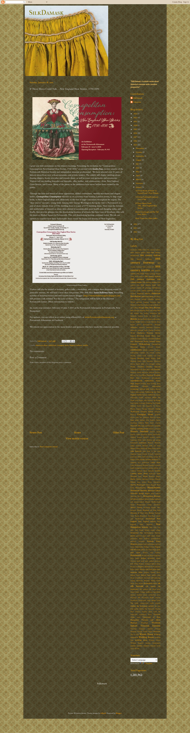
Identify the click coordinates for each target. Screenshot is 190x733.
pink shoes (135, 552)
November (140, 148)
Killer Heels (142, 457)
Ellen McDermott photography (148, 378)
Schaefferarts (139, 578)
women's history (149, 646)
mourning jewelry (150, 507)
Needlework (139, 519)
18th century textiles (145, 268)
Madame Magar (154, 476)
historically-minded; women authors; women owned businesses (145, 437)
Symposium (142, 600)
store (158, 595)
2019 (136, 129)
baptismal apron (149, 305)
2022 (136, 117)
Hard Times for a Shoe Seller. (146, 218)
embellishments (136, 380)
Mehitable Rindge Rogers (140, 493)
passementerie (155, 539)
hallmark (146, 417)
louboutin (152, 474)
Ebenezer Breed (135, 372)
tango (149, 600)
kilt (147, 457)
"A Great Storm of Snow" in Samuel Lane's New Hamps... (147, 191)
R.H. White (134, 564)
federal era (152, 395)
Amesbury (157, 296)
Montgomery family (144, 505)
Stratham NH (135, 598)
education (145, 372)
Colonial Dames (154, 341)
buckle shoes (135, 325)
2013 (135, 228)
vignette (150, 629)
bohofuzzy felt (155, 313)
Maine (132, 479)
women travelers (136, 646)
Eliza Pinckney (147, 375)
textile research (155, 603)
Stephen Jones (142, 595)
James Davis (152, 448)
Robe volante (134, 569)
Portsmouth (135, 555)
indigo (132, 446)
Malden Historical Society (145, 479)
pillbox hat (144, 550)
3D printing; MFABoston (151, 288)
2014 (136, 224)
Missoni (147, 502)
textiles (85, 345)
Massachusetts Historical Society (145, 489)
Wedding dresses (146, 637)
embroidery (149, 380)
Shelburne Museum (143, 581)
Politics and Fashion (152, 553)
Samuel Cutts (135, 575)
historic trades (135, 434)
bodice (146, 313)
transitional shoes (145, 614)
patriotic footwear (137, 541)
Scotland (147, 578)
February (139, 183)
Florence (150, 400)
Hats (147, 423)
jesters (158, 448)
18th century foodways (141, 259)
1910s (138, 274)
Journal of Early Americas (151, 454)
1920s (142, 274)
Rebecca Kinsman (145, 564)
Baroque (142, 308)
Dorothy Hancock (153, 367)
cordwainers (136, 349)
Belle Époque (134, 310)
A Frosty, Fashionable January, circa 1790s (146, 198)
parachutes (133, 539)
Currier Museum (137, 358)
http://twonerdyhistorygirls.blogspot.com (102, 295)
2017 (136, 137)
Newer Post (36, 432)
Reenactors (134, 567)
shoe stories (139, 583)
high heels (144, 426)
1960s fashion (139, 276)
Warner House (146, 634)
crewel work (141, 356)
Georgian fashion (146, 411)
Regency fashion (76, 345)
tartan (153, 600)
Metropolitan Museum (151, 496)
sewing (132, 581)
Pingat (154, 550)
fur (154, 406)
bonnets (140, 316)
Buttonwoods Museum (151, 325)
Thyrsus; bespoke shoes (143, 612)
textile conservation (141, 603)
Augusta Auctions (149, 302)
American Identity (143, 293)
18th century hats (148, 267)
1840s (148, 253)
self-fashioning (155, 578)
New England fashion (147, 521)
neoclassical (150, 518)
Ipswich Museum (142, 446)
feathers (144, 395)
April (138, 175)
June (138, 167)
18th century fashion (150, 255)
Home (77, 432)
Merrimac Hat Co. (136, 496)
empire (137, 383)
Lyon (139, 476)
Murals (139, 510)
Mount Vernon (136, 507)
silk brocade (136, 586)
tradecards (133, 614)
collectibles (151, 339)
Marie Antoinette (154, 482)
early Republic (155, 369)
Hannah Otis (144, 420)
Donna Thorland (137, 367)
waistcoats (156, 631)
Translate (148, 663)
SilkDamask (46, 12)
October (139, 152)
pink (158, 550)
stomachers (152, 595)
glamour (157, 415)
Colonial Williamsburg (140, 344)
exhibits (145, 386)
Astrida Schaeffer (148, 299)
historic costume (154, 426)
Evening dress (145, 384)
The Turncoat (149, 609)
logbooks (151, 471)
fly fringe (157, 400)
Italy (145, 448)
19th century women (149, 282)
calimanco (133, 327)
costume (151, 350)
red (152, 564)
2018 (136, 133)
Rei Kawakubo (155, 567)
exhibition (52, 345)
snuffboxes (149, 592)
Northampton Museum (152, 533)
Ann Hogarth (135, 299)
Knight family (135, 460)
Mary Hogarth (151, 485)
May (138, 171)
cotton (152, 353)
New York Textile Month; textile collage (145, 530)
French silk (141, 406)
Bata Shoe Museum (152, 307)
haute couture (155, 423)
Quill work (140, 561)
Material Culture (154, 490)
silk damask (151, 586)
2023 (136, 113)
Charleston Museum (145, 333)
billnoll (103, 713)
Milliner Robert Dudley (146, 499)
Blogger (119, 713)
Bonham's (133, 316)
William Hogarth (136, 643)
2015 (136, 144)
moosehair (157, 505)
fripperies (149, 406)
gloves (132, 417)
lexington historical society (144, 468)
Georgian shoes (63, 345)
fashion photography (137, 392)
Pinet (150, 550)
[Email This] (63, 341)
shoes (155, 583)
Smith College (140, 592)
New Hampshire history (145, 526)
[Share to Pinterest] (73, 341)
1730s (140, 250)
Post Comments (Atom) (49, 446)
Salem (140, 572)
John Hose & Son (149, 451)
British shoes (155, 322)
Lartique (151, 465)
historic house (155, 432)
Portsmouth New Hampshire (151, 556)
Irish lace (152, 446)
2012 (136, 232)
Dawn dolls (141, 361)
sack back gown (150, 569)
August (139, 160)
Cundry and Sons (153, 356)
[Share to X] (68, 341)
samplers (146, 572)
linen (145, 471)
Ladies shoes (156, 462)
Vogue (150, 631)
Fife (159, 398)
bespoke (142, 310)
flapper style (143, 400)
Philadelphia (139, 547)
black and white (151, 310)
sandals (154, 575)
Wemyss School (154, 640)
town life (156, 612)
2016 (136, 141)
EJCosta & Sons (136, 375)
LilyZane (139, 471)
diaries (138, 364)
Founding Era (150, 403)
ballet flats (140, 305)
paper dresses (155, 536)
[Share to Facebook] (71, 341)
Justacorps (133, 457)
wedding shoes (141, 640)
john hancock (136, 451)
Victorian (144, 623)
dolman (158, 364)
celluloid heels (142, 330)
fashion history (155, 389)
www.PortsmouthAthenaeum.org (99, 317)
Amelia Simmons (147, 291)
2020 (136, 125)
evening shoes (155, 384)
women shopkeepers (152, 643)
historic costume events (139, 428)
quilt (146, 561)
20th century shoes (148, 285)
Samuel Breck (156, 572)
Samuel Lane (145, 575)
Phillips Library (149, 547)
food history (134, 403)
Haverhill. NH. (135, 426)
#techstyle (133, 250)
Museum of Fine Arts (151, 510)
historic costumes (155, 429)
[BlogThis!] (65, 341)
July (137, 164)
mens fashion (155, 493)
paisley (132, 536)
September (140, 156)
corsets (145, 350)
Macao (145, 476)
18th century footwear (145, 261)
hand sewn (134, 420)
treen (138, 617)
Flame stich (134, 400)
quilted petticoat (154, 561)
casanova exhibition (146, 327)
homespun (142, 443)
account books (135, 291)
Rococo (142, 569)
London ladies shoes (139, 473)
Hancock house (155, 417)
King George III (154, 457)
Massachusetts (140, 488)
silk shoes (152, 589)
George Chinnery (148, 409)
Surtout (157, 598)
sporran (132, 595)
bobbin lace (138, 313)
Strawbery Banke (148, 598)
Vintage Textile (142, 631)
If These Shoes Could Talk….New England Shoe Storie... (146, 205)
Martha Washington (137, 485)
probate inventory (148, 558)
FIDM (154, 398)
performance (152, 544)
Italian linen (140, 448)
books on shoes (150, 316)
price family (134, 558)
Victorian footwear (150, 625)
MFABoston (134, 499)
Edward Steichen (155, 372)
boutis (132, 322)
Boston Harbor (143, 319)
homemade (134, 443)
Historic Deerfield (139, 431)
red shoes (157, 564)
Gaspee (138, 409)
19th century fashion (152, 276)
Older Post (118, 432)
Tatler (158, 600)
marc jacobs (141, 482)
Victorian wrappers (137, 629)
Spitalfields (156, 592)
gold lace (139, 417)
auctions (139, 302)
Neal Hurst (151, 516)
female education (145, 398)
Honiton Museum (154, 443)
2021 (136, 121)
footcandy (142, 403)
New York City (154, 527)
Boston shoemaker (154, 319)
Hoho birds (142, 440)
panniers (139, 536)
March (138, 179)
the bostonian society (145, 606)
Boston (133, 318)
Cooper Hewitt (154, 347)
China (153, 336)
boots (158, 316)
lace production (143, 462)
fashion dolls (144, 389)
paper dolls (146, 536)
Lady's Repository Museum (139, 465)
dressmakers (134, 370)
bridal (138, 322)
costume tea (144, 353)
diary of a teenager (148, 364)
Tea (131, 603)
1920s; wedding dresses (152, 274)
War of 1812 (134, 634)
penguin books (142, 544)
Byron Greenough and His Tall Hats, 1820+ (146, 213)
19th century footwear (142, 279)
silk (159, 583)
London (157, 471)
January (139, 187)
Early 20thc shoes (144, 370)
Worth (137, 649)
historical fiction (146, 434)
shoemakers (148, 583)
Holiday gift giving (153, 440)
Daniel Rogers (150, 358)
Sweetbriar (134, 600)
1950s (132, 276)
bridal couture (145, 322)
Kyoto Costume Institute (149, 459)
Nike (141, 533)
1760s (144, 250)
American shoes (41, 345)
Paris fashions (144, 539)
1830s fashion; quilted (137, 253)
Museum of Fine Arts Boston (142, 513)
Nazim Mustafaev (141, 516)
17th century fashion (153, 250)
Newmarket (134, 533)
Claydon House (142, 339)
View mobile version (77, 438)
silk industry (144, 589)
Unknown (137, 102)
